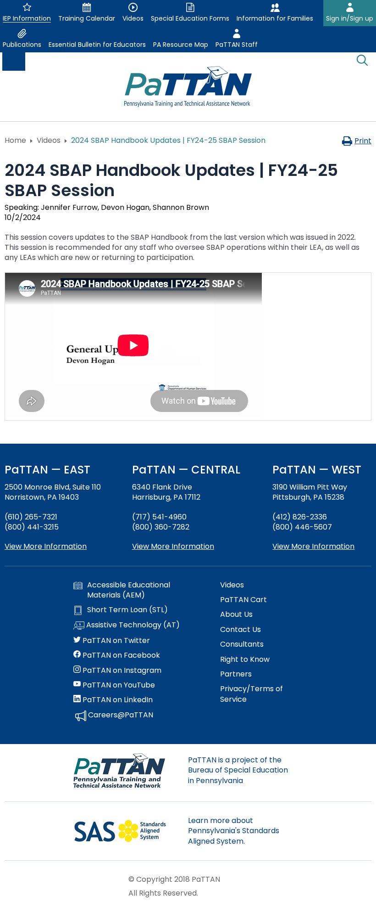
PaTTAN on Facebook (120, 655)
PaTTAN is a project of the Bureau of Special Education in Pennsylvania (238, 770)
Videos (49, 140)
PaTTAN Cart (243, 600)
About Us (236, 614)
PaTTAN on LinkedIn (117, 700)
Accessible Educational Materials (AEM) (128, 590)
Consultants (242, 644)
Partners (236, 674)
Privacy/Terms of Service (251, 694)
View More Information (46, 546)
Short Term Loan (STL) (127, 610)
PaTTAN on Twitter (115, 641)
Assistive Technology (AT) (132, 625)
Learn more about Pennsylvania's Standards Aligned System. (233, 830)
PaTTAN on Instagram (121, 670)
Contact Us (240, 630)
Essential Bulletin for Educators (97, 44)
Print (362, 140)
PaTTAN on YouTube (118, 685)
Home (15, 140)
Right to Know (245, 659)
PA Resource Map (180, 44)
